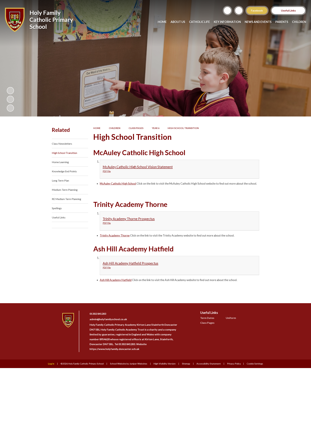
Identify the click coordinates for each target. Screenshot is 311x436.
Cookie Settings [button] (255, 363)
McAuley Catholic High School (118, 183)
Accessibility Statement (208, 363)
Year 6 (155, 128)
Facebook (257, 10)
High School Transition (183, 128)
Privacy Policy (234, 363)
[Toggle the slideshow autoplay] (10, 90)
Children (114, 128)
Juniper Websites (138, 363)
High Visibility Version (165, 363)
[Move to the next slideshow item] (10, 108)
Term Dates (207, 317)
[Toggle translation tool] (238, 10)
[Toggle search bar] (227, 10)
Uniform (231, 317)
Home (96, 128)
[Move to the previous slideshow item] (10, 99)
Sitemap (186, 363)
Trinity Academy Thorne (115, 235)
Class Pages (136, 128)
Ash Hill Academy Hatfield (116, 280)
